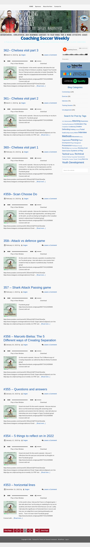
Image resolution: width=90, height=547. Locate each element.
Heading (72, 132)
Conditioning (71, 126)
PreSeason (75, 145)
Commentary (66, 92)
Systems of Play (77, 151)
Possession (67, 145)
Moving (80, 136)
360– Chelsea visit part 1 (21, 147)
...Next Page (44, 530)
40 (37, 530)
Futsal (82, 129)
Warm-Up (85, 159)
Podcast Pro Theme (37, 539)
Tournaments (81, 157)
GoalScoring (65, 132)
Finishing (77, 129)
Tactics (71, 154)
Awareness (84, 121)
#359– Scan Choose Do (20, 194)
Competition (65, 126)
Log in (67, 539)
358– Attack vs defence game (24, 241)
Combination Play (80, 124)
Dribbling (72, 129)
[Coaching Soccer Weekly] (45, 35)
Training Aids (65, 159)
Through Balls (74, 156)
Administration (68, 121)
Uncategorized (66, 110)
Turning (80, 159)
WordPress (61, 539)
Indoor (76, 132)
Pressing (80, 145)
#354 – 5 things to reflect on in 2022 (29, 436)
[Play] (5, 61)
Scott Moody (74, 148)
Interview (65, 101)
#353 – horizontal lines (19, 485)
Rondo (70, 148)
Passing (74, 140)
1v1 (63, 121)
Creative (79, 126)
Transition (71, 159)
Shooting (80, 148)
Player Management (76, 143)
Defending (66, 129)
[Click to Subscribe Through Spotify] (75, 81)
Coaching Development (68, 124)
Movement (75, 136)
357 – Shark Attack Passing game (27, 287)
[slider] (39, 61)
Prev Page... (8, 530)
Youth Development (73, 162)
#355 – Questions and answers (25, 389)
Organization (66, 140)
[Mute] (35, 61)
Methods (67, 136)
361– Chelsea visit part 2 (21, 98)
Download (43, 63)
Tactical (65, 154)
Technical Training (66, 157)
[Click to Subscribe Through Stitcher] (75, 74)
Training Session (67, 105)
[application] (30, 60)
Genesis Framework (51, 539)
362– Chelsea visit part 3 (21, 50)
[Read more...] (41, 86)
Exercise (65, 96)
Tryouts (75, 159)
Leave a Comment (50, 55)
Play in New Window (17, 63)
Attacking (76, 121)
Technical (79, 154)
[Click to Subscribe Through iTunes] (75, 66)
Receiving (65, 148)
